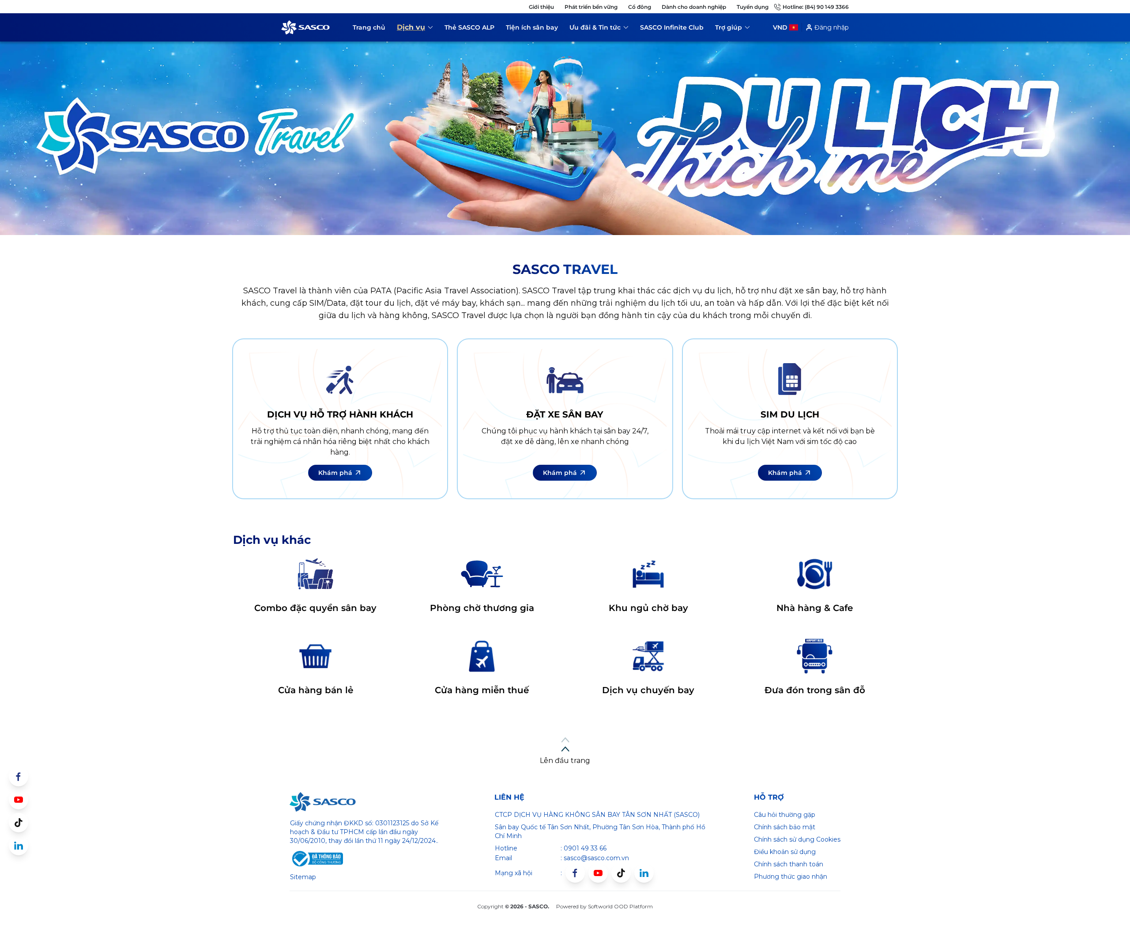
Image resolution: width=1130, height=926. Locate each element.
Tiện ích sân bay (532, 27)
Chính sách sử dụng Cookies (797, 839)
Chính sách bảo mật (784, 827)
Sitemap (303, 877)
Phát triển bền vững (591, 7)
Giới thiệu (541, 7)
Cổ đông (639, 7)
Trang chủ (369, 27)
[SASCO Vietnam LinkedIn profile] (644, 873)
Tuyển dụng (752, 7)
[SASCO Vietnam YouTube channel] (598, 873)
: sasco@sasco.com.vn (595, 858)
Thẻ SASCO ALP (469, 27)
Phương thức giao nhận (790, 876)
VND (780, 27)
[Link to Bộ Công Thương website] (316, 859)
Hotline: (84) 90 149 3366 (816, 7)
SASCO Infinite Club (672, 27)
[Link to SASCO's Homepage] (323, 802)
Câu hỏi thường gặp (784, 815)
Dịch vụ (415, 28)
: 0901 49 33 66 (583, 848)
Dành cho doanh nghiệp (694, 7)
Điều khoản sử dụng (785, 852)
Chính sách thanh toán (788, 864)
